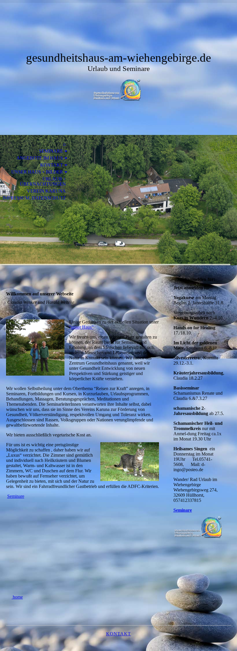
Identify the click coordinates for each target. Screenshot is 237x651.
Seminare (51, 151)
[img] (118, 31)
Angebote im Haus (39, 158)
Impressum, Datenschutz (34, 197)
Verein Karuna (46, 191)
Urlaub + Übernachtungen (43, 181)
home (17, 597)
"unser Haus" (81, 327)
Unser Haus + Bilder (37, 171)
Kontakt (51, 164)
